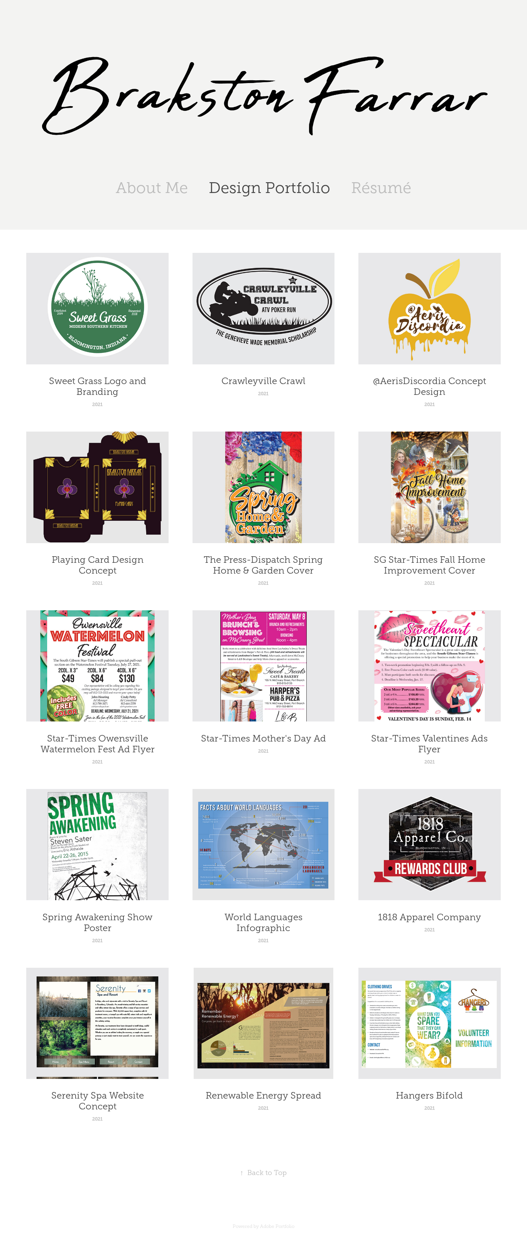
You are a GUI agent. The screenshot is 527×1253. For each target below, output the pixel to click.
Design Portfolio (269, 187)
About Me (152, 187)
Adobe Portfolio (277, 1226)
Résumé (381, 187)
